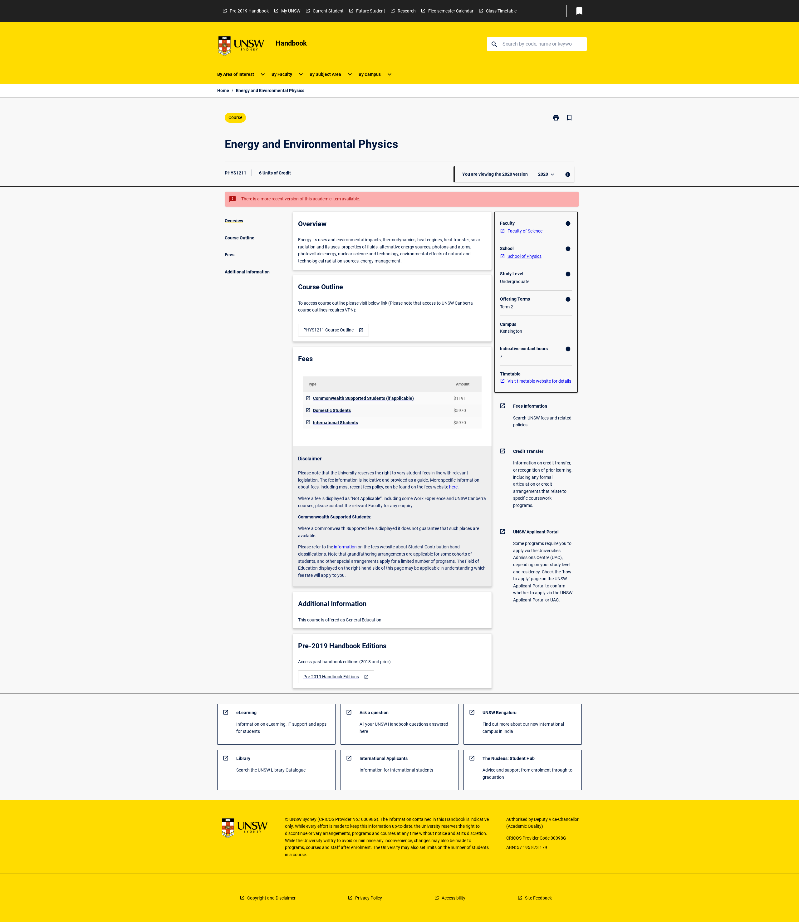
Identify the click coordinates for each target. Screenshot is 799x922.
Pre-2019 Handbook (249, 10)
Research (407, 10)
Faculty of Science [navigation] (524, 230)
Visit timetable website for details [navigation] (539, 381)
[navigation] (333, 330)
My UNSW (290, 10)
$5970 (459, 410)
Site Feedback (538, 897)
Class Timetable (501, 10)
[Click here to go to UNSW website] (241, 47)
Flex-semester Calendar (450, 10)
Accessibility (453, 897)
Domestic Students (332, 410)
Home (223, 90)
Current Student (328, 10)
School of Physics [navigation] (524, 256)
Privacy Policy (368, 897)
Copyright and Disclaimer (271, 897)
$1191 (459, 398)
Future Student (370, 10)
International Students (335, 422)
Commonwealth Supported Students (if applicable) (363, 398)
